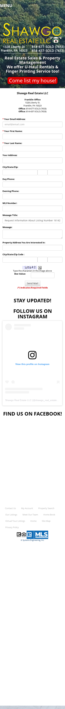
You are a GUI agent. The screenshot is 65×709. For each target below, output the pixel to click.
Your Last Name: (12, 143)
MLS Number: (9, 203)
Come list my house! (32, 80)
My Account (27, 508)
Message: (7, 227)
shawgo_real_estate (46, 400)
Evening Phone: (10, 191)
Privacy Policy (12, 527)
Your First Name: (12, 131)
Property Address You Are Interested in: (23, 242)
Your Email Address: (14, 119)
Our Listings (11, 514)
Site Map (46, 521)
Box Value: (20, 273)
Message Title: (10, 215)
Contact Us (10, 508)
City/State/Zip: (10, 167)
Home (33, 521)
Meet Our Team (30, 514)
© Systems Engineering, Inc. (32, 540)
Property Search (46, 508)
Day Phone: (8, 179)
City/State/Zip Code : (13, 254)
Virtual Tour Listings (15, 521)
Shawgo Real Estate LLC (18, 400)
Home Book (49, 514)
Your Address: (9, 155)
